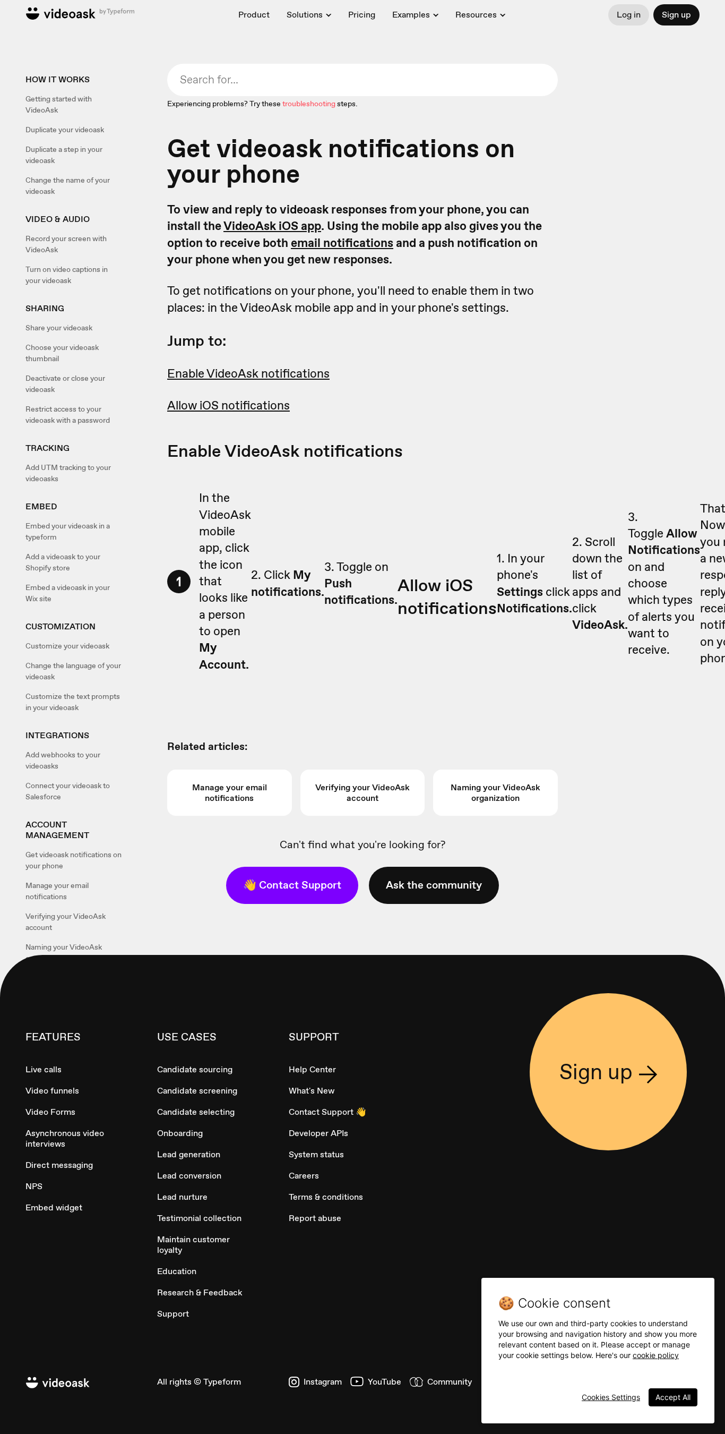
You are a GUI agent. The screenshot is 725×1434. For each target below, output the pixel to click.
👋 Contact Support (292, 885)
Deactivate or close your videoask (65, 383)
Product (254, 14)
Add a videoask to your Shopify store (62, 562)
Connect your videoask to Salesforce (67, 791)
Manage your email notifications (57, 891)
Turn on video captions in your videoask (66, 274)
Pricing (361, 14)
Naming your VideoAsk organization (63, 952)
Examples (411, 15)
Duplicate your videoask (64, 129)
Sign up (676, 14)
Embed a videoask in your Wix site (67, 593)
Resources (476, 15)
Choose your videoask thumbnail (62, 353)
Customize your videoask (67, 646)
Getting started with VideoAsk (58, 104)
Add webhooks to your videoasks (62, 760)
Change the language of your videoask (73, 671)
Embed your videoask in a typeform (67, 531)
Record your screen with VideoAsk (66, 244)
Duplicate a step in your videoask (63, 154)
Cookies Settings (611, 1397)
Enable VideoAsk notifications (248, 373)
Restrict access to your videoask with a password (67, 414)
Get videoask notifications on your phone (73, 860)
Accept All (673, 1397)
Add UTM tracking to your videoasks (68, 473)
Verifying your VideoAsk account (65, 921)
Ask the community (434, 885)
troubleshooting (308, 103)
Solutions (305, 15)
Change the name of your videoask (67, 185)
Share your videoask (58, 327)
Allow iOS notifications (228, 405)
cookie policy (656, 1355)
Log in (629, 14)
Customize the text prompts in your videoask (72, 702)
